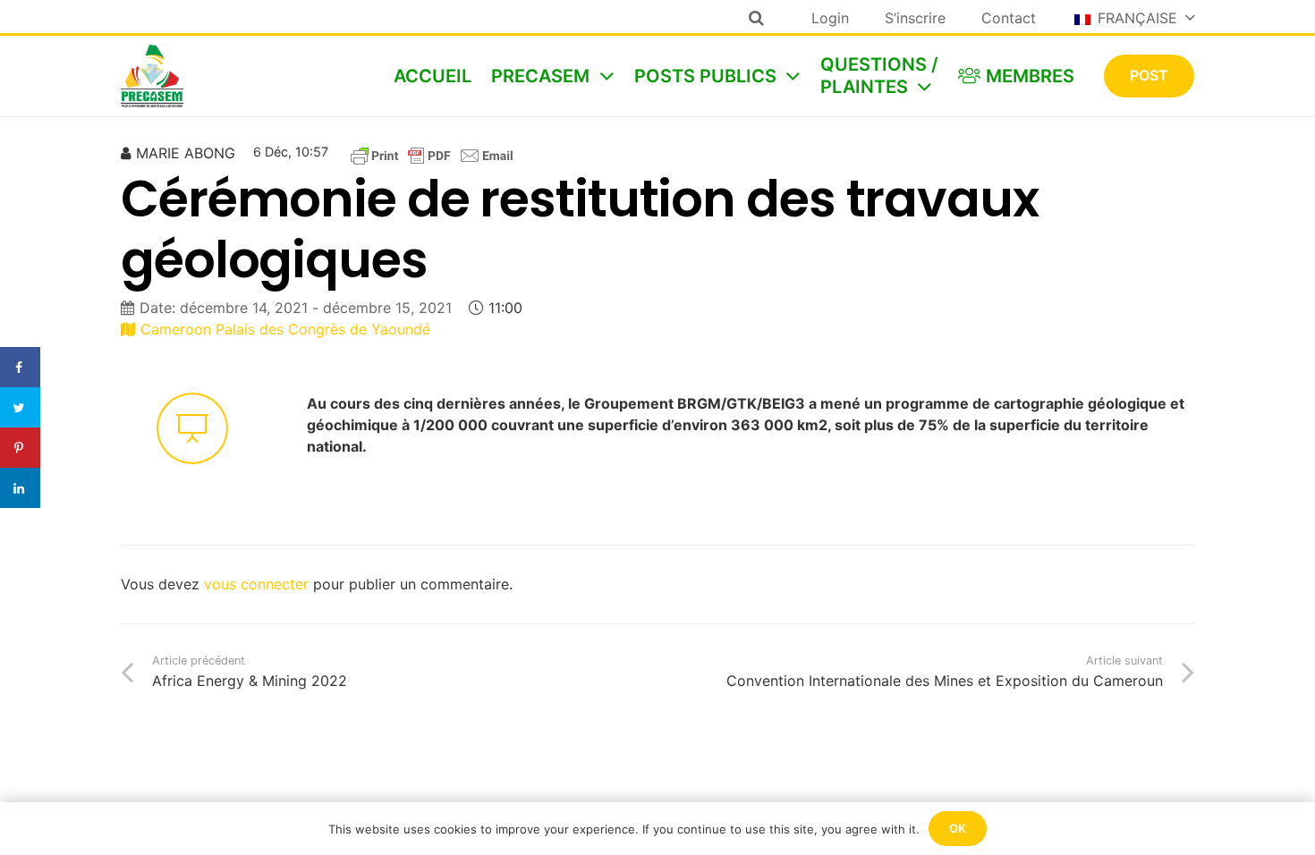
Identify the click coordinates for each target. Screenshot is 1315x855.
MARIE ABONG (185, 153)
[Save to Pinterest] (20, 448)
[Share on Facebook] (20, 367)
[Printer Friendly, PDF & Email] (432, 155)
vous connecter (256, 584)
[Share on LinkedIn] (20, 488)
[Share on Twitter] (20, 407)
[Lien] (152, 76)
